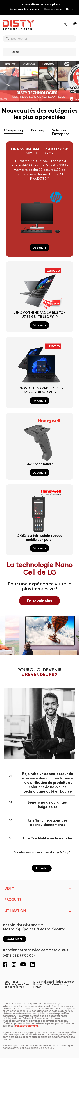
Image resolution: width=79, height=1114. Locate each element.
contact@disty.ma (26, 1025)
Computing (13, 130)
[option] (39, 81)
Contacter (15, 939)
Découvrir (39, 247)
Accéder (41, 868)
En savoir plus (39, 600)
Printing (37, 130)
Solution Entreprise (60, 132)
